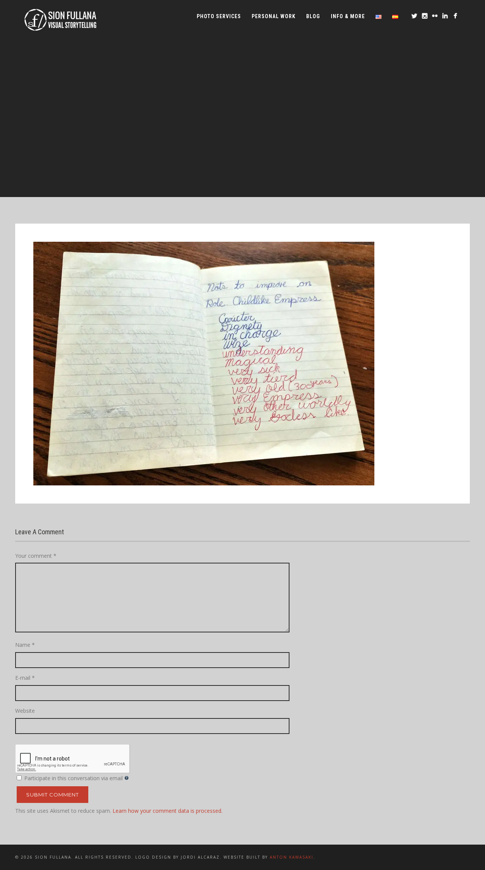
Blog (313, 16)
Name (25, 644)
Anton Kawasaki (291, 857)
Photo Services (219, 16)
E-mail (25, 677)
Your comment (35, 555)
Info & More (348, 16)
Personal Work (274, 16)
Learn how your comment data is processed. (167, 810)
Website (25, 710)
